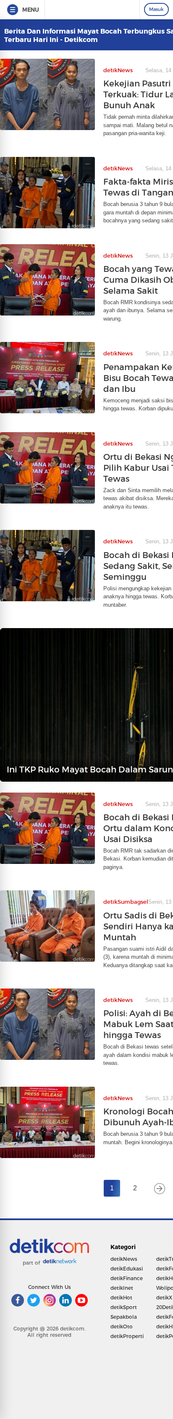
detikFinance (126, 1278)
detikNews (123, 1259)
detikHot (121, 1297)
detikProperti (127, 1336)
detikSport (123, 1307)
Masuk (156, 9)
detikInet (121, 1288)
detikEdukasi (126, 1268)
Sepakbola (123, 1317)
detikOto (121, 1326)
